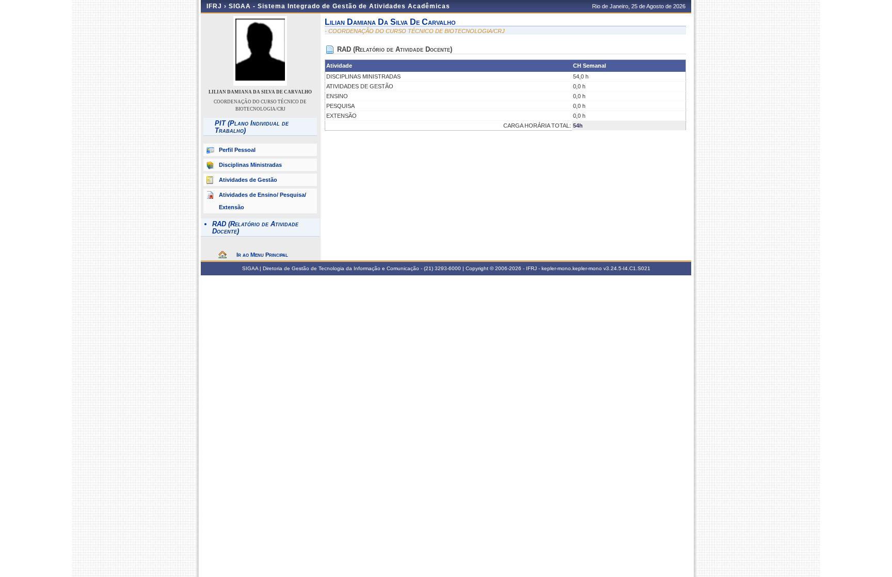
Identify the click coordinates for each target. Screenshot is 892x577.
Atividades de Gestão (248, 180)
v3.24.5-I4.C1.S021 (626, 268)
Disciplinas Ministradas (250, 165)
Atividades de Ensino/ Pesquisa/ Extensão (262, 201)
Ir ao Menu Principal (262, 255)
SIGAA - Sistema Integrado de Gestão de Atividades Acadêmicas (339, 6)
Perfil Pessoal (237, 150)
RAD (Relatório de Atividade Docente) (255, 227)
